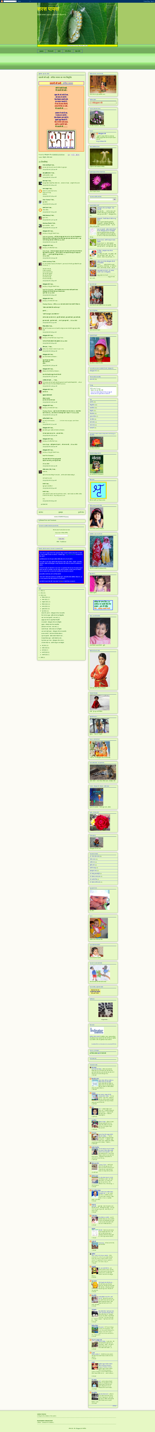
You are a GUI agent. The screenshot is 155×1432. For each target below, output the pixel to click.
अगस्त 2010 (45, 606)
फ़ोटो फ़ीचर (92, 422)
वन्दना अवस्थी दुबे (47, 165)
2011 (42, 593)
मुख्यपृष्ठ (61, 512)
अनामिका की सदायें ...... (48, 380)
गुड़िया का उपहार (102, 1121)
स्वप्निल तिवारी (46, 418)
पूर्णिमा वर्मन (92, 865)
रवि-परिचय (68, 51)
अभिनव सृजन (95, 1176)
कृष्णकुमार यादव (93, 870)
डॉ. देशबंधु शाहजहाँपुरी (95, 873)
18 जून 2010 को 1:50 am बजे (49, 177)
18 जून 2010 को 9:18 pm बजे (49, 295)
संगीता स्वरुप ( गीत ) (47, 469)
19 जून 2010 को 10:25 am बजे (50, 435)
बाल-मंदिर (94, 1295)
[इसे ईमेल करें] (72, 155)
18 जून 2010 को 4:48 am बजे (49, 185)
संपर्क (59, 51)
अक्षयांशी (94, 1266)
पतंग (93, 1107)
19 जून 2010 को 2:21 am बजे (49, 424)
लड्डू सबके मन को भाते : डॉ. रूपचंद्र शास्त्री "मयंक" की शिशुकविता (105, 271)
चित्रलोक (92, 413)
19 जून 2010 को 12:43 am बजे (50, 415)
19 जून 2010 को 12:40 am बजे (50, 402)
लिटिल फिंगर (95, 1325)
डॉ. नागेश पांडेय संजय (95, 856)
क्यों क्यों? (101, 1230)
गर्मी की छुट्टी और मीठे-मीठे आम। (106, 1282)
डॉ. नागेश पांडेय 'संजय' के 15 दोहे (106, 1177)
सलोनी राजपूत (93, 867)
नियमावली (50, 51)
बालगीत (91, 402)
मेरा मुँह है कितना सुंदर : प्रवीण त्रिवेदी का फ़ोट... (52, 638)
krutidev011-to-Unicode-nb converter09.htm (104, 1044)
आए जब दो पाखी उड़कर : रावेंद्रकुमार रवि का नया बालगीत (54, 631)
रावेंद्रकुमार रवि (46, 231)
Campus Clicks (103, 1164)
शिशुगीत (44, 157)
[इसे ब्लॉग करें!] (73, 155)
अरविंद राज (92, 862)
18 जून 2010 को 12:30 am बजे (50, 169)
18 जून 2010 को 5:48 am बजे (49, 196)
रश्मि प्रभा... (45, 346)
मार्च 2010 (44, 650)
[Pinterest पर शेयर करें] (78, 155)
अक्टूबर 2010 (45, 601)
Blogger (78, 1428)
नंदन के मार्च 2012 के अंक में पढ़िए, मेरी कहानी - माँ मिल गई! (77, 45)
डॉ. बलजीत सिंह (93, 879)
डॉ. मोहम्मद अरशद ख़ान (95, 876)
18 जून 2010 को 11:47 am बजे (50, 220)
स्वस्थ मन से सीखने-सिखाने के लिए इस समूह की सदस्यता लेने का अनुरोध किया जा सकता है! (101, 392)
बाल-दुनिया (94, 1392)
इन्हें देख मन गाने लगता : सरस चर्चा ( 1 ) (50, 626)
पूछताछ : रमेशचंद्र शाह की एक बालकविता (50, 624)
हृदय (99, 1053)
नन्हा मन (94, 1204)
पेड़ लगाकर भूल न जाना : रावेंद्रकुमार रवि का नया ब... (53, 640)
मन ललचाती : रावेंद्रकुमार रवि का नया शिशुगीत (51, 622)
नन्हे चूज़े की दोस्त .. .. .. (105, 1019)
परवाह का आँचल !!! (96, 1354)
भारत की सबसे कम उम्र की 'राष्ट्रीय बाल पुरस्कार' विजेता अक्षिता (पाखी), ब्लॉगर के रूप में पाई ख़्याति (106, 1150)
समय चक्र (45, 180)
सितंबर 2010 (45, 604)
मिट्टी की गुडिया (102, 1341)
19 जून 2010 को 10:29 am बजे (50, 446)
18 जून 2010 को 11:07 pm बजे (50, 376)
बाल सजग (94, 1067)
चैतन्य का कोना (95, 1163)
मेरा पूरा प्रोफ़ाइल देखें (101, 141)
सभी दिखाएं (114, 1405)
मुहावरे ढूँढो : (94, 1206)
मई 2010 (44, 645)
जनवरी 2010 (45, 654)
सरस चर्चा (92, 379)
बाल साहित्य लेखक (96, 1190)
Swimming (101, 1243)
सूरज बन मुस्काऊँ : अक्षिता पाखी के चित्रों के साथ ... (53, 635)
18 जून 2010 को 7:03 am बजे (49, 212)
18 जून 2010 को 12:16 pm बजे (50, 258)
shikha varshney (47, 261)
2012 (42, 590)
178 (100, 1109)
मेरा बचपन (94, 1380)
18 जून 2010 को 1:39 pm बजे (49, 280)
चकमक (93, 1228)
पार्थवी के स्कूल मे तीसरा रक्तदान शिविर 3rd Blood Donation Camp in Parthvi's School (105, 1365)
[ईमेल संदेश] (68, 154)
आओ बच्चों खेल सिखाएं (97, 1069)
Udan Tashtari (46, 199)
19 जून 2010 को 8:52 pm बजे (49, 488)
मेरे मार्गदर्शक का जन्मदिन (104, 1217)
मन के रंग (94, 1133)
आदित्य (93, 1254)
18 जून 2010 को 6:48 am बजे (49, 204)
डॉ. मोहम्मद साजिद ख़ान (95, 882)
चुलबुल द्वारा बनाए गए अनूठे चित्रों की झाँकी (51, 619)
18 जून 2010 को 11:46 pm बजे (50, 386)
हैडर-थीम (77, 51)
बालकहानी (92, 427)
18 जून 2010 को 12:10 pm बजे (50, 227)
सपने (100, 1381)
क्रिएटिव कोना (95, 1078)
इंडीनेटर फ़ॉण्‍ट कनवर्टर (95, 1036)
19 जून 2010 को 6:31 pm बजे (49, 480)
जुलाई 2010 (45, 608)
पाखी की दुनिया (95, 1147)
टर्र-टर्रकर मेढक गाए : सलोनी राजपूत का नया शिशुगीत (53, 642)
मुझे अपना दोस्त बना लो (104, 1394)
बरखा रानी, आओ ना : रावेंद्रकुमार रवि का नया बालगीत (53, 613)
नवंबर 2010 (44, 599)
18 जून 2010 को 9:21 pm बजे (49, 322)
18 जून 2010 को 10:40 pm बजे (50, 351)
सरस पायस (47, 9)
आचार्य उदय (45, 207)
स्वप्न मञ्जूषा (46, 188)
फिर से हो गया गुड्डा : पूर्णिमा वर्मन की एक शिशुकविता (53, 615)
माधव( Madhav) (46, 215)
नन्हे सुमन (94, 1309)
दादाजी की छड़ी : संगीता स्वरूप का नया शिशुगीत (51, 629)
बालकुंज (93, 1093)
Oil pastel (101, 1327)
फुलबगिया (94, 1120)
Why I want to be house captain (100, 1255)
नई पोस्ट (41, 512)
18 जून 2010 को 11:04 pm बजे (50, 365)
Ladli (93, 1352)
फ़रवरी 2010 (45, 652)
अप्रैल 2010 (45, 648)
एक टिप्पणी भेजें (44, 504)
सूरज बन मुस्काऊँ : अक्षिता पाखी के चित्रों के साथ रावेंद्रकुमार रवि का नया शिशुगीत (106, 230)
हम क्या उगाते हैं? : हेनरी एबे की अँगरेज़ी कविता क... (52, 633)
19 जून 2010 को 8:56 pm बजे (49, 501)
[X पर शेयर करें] (75, 155)
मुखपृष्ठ (41, 51)
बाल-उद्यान (94, 1281)
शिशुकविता (92, 405)
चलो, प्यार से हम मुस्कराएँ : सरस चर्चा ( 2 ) (51, 617)
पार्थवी (93, 1362)
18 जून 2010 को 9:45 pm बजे (49, 332)
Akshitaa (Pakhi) (47, 223)
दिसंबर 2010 (45, 597)
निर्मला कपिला (46, 326)
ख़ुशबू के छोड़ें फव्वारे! (47, 395)
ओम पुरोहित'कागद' (47, 173)
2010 (42, 595)
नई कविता (92, 419)
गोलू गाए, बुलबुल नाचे (97, 1340)
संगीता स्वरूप (49, 157)
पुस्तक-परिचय (93, 416)
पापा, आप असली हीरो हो (104, 1268)
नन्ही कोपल (94, 1216)
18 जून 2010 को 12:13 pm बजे (50, 242)
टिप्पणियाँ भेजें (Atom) (64, 516)
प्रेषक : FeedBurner (61, 541)
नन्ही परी (94, 1241)
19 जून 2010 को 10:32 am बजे (50, 466)
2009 (42, 657)
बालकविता (92, 407)
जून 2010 (44, 611)
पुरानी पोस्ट (81, 512)
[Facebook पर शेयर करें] (77, 155)
